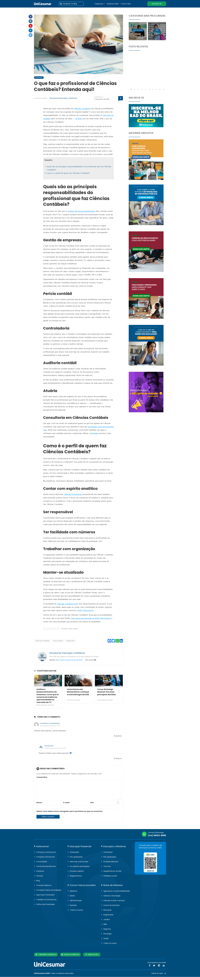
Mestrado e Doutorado (79, 861)
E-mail (66, 802)
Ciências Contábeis (82, 108)
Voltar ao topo (157, 973)
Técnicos (107, 866)
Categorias (99, 4)
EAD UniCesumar (86, 610)
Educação (107, 910)
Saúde (106, 938)
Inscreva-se (156, 4)
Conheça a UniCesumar (46, 852)
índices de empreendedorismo (81, 211)
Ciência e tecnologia (111, 896)
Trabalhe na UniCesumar (46, 899)
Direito (72, 896)
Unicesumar (49, 746)
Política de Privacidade (45, 904)
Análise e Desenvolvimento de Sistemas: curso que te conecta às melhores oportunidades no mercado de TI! (47, 696)
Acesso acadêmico (71, 954)
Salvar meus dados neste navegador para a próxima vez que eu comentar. (69, 811)
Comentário (41, 777)
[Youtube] (31, 26)
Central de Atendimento (46, 866)
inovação (94, 433)
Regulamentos (76, 876)
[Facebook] (31, 17)
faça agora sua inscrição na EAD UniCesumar (91, 618)
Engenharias (108, 915)
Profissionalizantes (110, 861)
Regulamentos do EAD (112, 871)
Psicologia (107, 934)
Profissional (70, 641)
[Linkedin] (31, 30)
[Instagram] (31, 21)
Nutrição (73, 905)
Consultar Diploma (43, 885)
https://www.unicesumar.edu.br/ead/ (68, 660)
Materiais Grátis (113, 4)
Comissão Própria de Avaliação (48, 890)
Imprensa (40, 871)
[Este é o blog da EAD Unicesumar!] (42, 3)
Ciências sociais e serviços (114, 900)
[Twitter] (31, 35)
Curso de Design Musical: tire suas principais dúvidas (106, 692)
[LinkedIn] (164, 965)
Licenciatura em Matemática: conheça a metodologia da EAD (78, 692)
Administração (76, 900)
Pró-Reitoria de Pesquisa (79, 866)
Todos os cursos (76, 910)
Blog (38, 880)
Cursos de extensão (111, 905)
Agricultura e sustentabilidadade (116, 891)
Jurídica (106, 919)
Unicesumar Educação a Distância (63, 98)
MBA (105, 924)
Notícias (39, 876)
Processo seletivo (77, 871)
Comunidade (41, 861)
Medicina (73, 891)
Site (92, 802)
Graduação (39, 77)
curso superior (58, 641)
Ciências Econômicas (73, 494)
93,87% (78, 118)
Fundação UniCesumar (45, 857)
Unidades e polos (110, 876)
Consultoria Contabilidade (50, 723)
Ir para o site (126, 4)
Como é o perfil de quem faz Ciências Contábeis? (68, 173)
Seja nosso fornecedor (45, 895)
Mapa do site (92, 954)
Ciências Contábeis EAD (67, 603)
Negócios (107, 929)
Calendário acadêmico (46, 954)
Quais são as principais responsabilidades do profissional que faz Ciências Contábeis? (79, 168)
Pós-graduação (76, 857)
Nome (39, 802)
